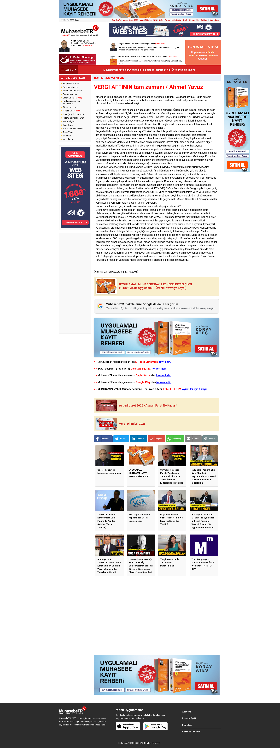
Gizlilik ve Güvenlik (191, 732)
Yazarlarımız (68, 139)
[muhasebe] (80, 36)
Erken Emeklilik (72, 98)
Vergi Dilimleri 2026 (148, 20)
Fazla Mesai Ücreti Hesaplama (71, 102)
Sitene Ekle (194, 20)
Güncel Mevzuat (70, 107)
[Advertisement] (75, 283)
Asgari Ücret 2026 (130, 20)
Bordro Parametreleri (72, 91)
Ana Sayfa (116, 20)
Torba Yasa (68, 132)
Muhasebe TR (124, 743)
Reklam (204, 20)
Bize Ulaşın (214, 20)
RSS (185, 20)
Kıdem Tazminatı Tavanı (73, 118)
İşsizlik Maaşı (71, 111)
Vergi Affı (67, 136)
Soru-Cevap (68, 125)
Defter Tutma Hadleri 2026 (170, 20)
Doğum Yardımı (70, 94)
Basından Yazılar (70, 87)
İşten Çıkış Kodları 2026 (73, 114)
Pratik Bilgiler (69, 121)
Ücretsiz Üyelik (189, 718)
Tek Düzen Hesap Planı (73, 129)
